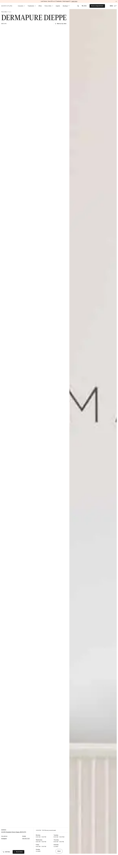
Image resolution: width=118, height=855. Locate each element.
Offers (40, 6)
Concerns (20, 6)
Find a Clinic (48, 6)
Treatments (31, 6)
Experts (58, 6)
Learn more (74, 1)
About (59, 851)
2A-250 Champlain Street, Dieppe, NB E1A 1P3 (13, 832)
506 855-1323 (26, 838)
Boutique (65, 6)
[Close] (116, 1)
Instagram (4, 838)
